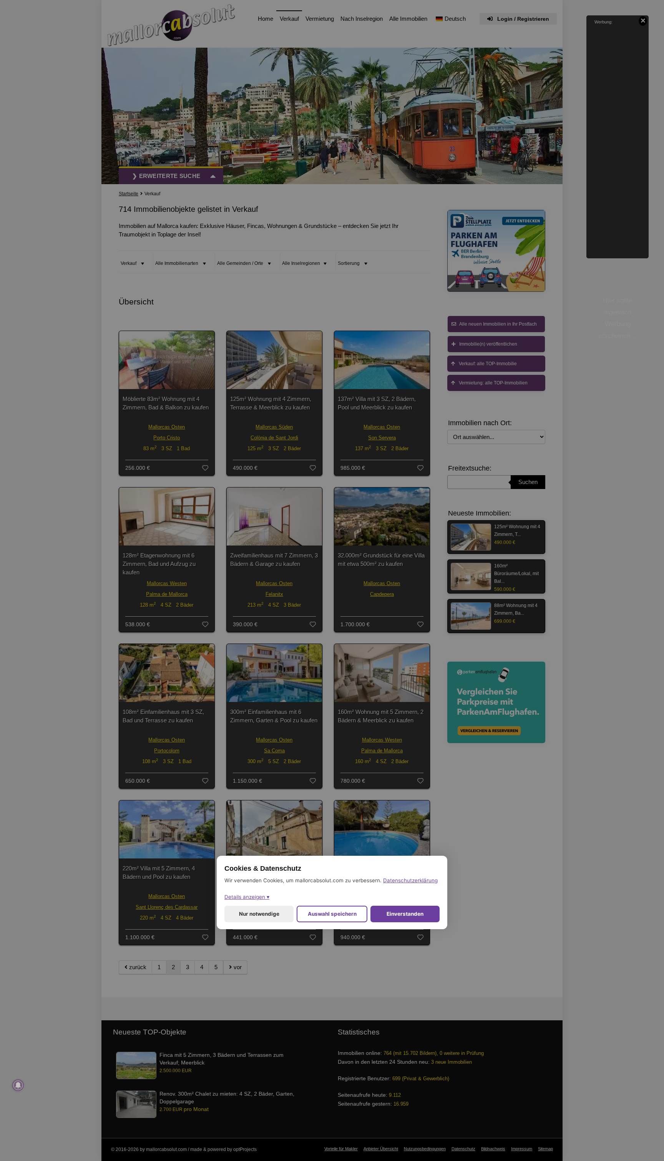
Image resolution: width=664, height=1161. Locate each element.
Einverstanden (405, 913)
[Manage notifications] (18, 1085)
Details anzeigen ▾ (246, 896)
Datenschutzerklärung (410, 880)
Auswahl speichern (332, 913)
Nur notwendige (259, 913)
